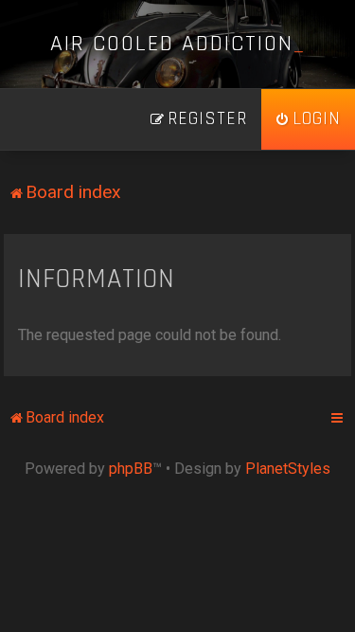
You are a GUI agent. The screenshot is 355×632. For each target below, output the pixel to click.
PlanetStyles (287, 469)
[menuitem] (308, 119)
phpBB (130, 469)
